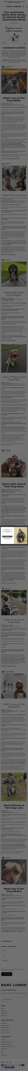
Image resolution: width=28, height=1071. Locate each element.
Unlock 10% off (7, 536)
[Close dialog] (26, 527)
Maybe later (7, 541)
